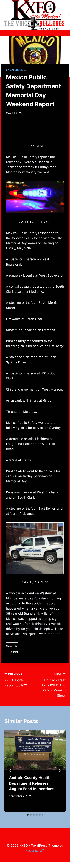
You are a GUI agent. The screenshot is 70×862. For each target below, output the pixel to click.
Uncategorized (16, 69)
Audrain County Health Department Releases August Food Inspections (31, 783)
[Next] (60, 770)
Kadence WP (35, 850)
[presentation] (35, 750)
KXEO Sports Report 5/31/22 (15, 679)
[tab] (28, 815)
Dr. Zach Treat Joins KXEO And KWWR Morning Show (53, 684)
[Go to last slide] (10, 770)
